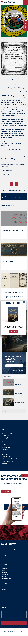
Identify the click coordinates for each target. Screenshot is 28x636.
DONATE (14, 623)
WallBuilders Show (6, 578)
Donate (25, 25)
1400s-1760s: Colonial (6, 456)
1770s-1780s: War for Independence (9, 458)
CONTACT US (14, 616)
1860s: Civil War (5, 463)
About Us (4, 568)
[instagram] (11, 607)
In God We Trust (18, 393)
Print (4, 26)
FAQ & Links (4, 590)
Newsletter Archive (6, 447)
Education (4, 572)
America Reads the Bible (7, 433)
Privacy (22, 631)
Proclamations (5, 449)
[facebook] (8, 607)
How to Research (5, 432)
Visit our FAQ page (21, 190)
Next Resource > (16, 184)
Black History (5, 438)
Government (4, 574)
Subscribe (6, 491)
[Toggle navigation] (25, 2)
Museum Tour (5, 594)
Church (3, 570)
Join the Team (5, 592)
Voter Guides (5, 598)
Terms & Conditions (14, 631)
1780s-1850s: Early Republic (8, 459)
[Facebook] (3, 607)
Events (3, 588)
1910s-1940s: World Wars (7, 461)
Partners (3, 596)
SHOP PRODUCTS (14, 612)
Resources (4, 576)
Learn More (13, 331)
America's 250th (5, 435)
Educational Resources (6, 450)
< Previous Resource (11, 184)
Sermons (4, 444)
